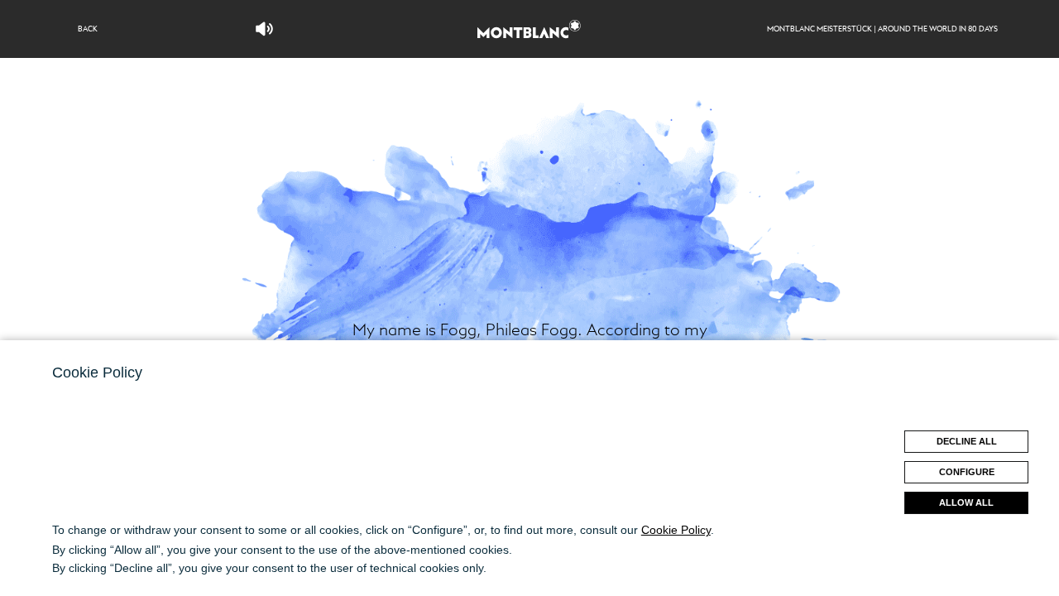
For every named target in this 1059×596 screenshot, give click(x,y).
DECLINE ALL (967, 441)
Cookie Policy (676, 529)
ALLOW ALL (966, 502)
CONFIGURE (966, 472)
